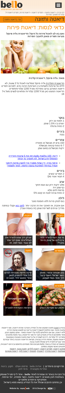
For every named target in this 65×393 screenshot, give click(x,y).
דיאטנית (40, 351)
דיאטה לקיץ (24, 351)
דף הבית (60, 13)
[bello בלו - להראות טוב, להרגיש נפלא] (11, 5)
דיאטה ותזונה (50, 13)
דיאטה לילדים (33, 349)
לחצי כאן (20, 205)
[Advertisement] (37, 106)
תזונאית (33, 351)
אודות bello (35, 366)
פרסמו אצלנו (21, 366)
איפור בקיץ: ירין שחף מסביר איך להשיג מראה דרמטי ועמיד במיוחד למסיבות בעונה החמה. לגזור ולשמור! (32, 164)
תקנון (10, 366)
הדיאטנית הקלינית (55, 83)
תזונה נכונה (22, 349)
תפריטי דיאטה (37, 13)
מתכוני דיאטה (59, 349)
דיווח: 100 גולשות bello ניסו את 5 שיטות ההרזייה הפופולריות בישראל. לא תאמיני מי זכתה (33, 157)
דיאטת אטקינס (11, 351)
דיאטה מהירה (51, 351)
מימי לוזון (23, 369)
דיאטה (57, 328)
